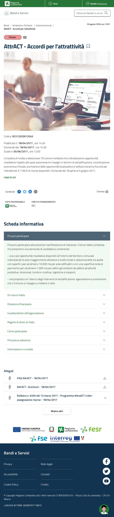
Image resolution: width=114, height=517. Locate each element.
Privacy (8, 464)
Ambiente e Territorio (22, 25)
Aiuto (55, 3)
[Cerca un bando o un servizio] (106, 12)
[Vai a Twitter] (106, 471)
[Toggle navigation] (7, 13)
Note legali (47, 464)
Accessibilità (11, 474)
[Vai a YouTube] (106, 481)
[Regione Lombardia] (11, 205)
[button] (88, 46)
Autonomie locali (43, 25)
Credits (45, 484)
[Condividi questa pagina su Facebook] (19, 191)
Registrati (102, 3)
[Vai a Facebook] (106, 461)
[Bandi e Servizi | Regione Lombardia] (13, 3)
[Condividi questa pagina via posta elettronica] (35, 191)
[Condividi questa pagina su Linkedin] (30, 191)
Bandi (6, 25)
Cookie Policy (11, 484)
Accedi (93, 3)
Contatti (45, 474)
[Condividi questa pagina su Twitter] (24, 191)
